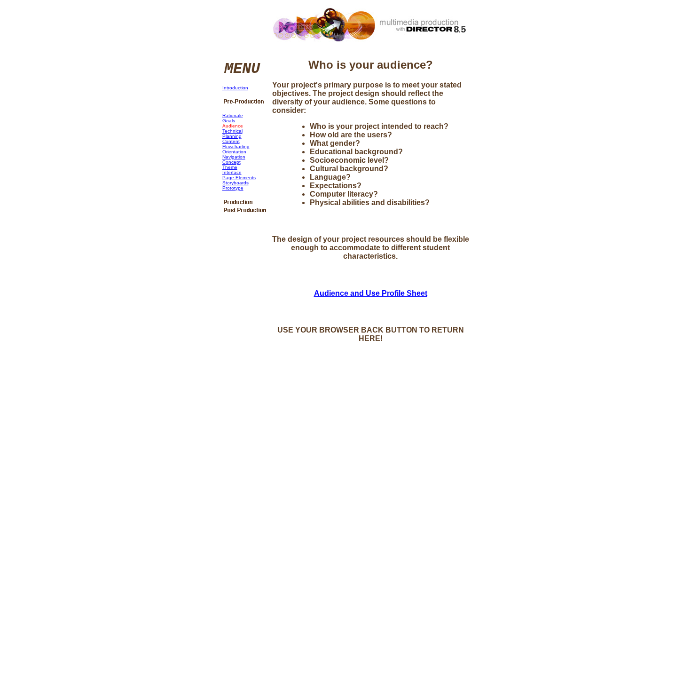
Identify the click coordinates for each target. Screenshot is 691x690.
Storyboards (235, 182)
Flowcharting (236, 146)
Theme (229, 167)
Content (231, 141)
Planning (232, 136)
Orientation (234, 151)
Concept (231, 162)
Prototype (232, 187)
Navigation (233, 156)
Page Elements (239, 177)
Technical (232, 131)
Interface (232, 172)
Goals (228, 120)
